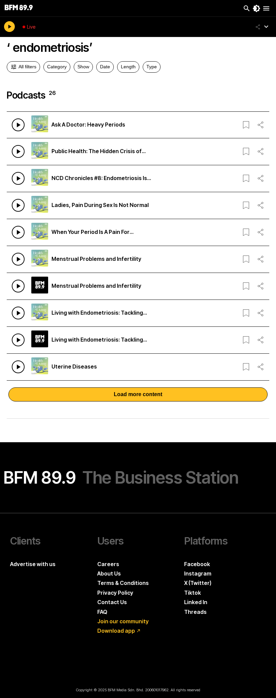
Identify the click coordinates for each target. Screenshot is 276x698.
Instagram (197, 573)
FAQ (102, 611)
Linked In (195, 602)
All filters (27, 66)
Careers (108, 564)
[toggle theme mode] (256, 8)
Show (83, 66)
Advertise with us (33, 564)
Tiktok (192, 592)
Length (128, 66)
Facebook (197, 564)
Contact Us (112, 602)
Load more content (138, 394)
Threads (195, 611)
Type (151, 66)
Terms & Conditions (123, 583)
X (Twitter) (197, 583)
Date (105, 66)
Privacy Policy (115, 592)
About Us (109, 573)
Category (57, 66)
